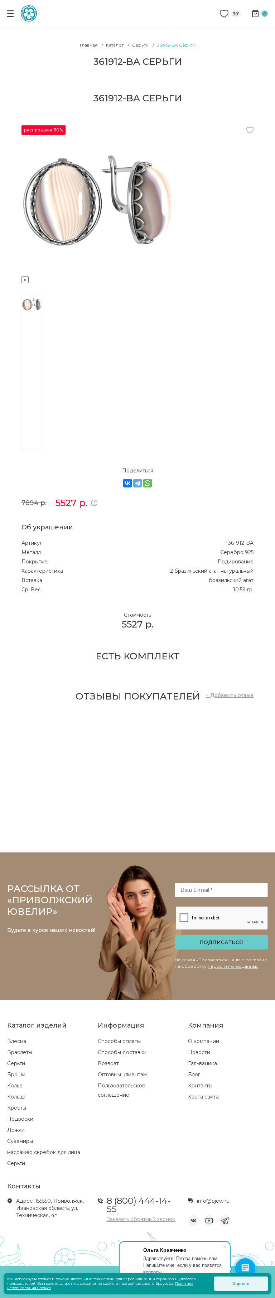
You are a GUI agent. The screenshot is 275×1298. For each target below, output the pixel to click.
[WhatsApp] (147, 483)
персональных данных (233, 966)
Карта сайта (203, 1096)
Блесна (16, 1041)
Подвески (20, 1119)
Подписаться (221, 942)
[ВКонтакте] (127, 483)
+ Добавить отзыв (230, 695)
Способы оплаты (119, 1041)
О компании (203, 1041)
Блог (194, 1074)
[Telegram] (137, 483)
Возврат (108, 1063)
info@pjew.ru (213, 1201)
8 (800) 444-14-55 (138, 1205)
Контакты (200, 1085)
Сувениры (20, 1141)
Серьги (16, 1063)
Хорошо (241, 1283)
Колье (15, 1085)
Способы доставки (122, 1052)
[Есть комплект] (100, 278)
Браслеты (19, 1052)
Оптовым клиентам (122, 1074)
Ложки (16, 1130)
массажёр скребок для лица (43, 1152)
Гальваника (202, 1063)
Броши (16, 1074)
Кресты (16, 1108)
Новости (199, 1052)
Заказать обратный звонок (141, 1219)
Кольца (16, 1096)
